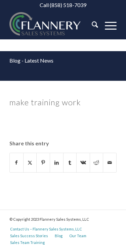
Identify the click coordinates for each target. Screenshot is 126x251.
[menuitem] (91, 25)
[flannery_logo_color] (52, 25)
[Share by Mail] (109, 162)
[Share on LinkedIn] (56, 162)
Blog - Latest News (31, 60)
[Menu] (107, 25)
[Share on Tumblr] (70, 162)
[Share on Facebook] (16, 162)
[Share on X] (30, 162)
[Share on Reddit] (96, 162)
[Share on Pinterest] (43, 162)
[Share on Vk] (83, 162)
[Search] (91, 25)
